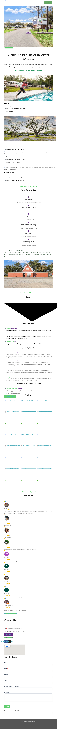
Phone (6, 674)
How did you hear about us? (12, 686)
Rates (30, 724)
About (20, 724)
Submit (7, 706)
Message (7, 692)
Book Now (48, 2)
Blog (29, 73)
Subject (6, 680)
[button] (5, 26)
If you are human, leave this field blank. (13, 710)
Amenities (25, 724)
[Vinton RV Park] (5, 0)
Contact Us (35, 724)
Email (6, 668)
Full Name (7, 662)
